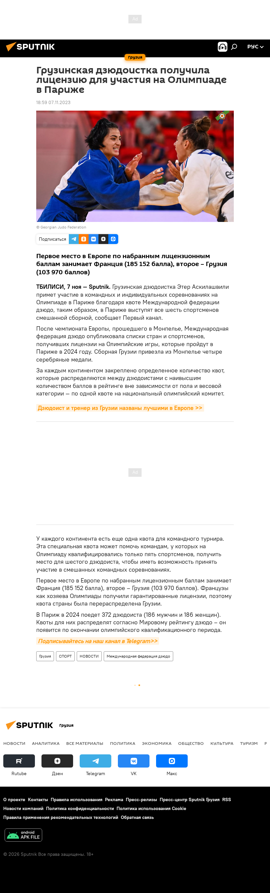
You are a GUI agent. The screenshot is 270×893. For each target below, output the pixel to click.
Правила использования (76, 799)
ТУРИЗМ (249, 743)
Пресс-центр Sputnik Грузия (190, 799)
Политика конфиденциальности (80, 808)
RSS (226, 799)
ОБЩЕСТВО (191, 743)
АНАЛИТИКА (46, 743)
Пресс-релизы (141, 799)
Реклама (114, 799)
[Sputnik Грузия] (32, 52)
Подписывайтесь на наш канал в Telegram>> (97, 641)
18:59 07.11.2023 (53, 102)
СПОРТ (65, 656)
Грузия (45, 656)
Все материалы (84, 743)
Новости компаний (23, 808)
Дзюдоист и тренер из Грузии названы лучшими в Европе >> (120, 408)
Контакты (38, 799)
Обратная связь (137, 817)
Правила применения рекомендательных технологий (60, 817)
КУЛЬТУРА (221, 743)
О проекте (14, 799)
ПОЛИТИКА (122, 743)
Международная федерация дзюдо (138, 656)
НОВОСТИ (89, 656)
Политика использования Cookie (151, 808)
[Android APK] (23, 835)
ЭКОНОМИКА (157, 743)
